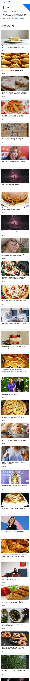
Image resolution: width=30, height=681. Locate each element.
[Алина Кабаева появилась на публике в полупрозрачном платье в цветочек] (15, 527)
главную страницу (18, 18)
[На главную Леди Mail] (8, 2)
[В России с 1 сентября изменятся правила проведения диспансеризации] (15, 318)
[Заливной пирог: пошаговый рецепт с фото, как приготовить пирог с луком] (15, 203)
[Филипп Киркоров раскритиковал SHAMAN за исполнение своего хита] (15, 480)
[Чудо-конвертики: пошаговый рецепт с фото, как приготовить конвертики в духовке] (15, 64)
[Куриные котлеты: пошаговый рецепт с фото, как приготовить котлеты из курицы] (15, 596)
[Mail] (5, 2)
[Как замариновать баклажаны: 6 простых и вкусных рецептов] (15, 619)
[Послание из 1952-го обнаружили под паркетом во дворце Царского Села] (15, 133)
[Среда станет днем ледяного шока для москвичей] (15, 665)
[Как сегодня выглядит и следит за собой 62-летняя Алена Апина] (15, 156)
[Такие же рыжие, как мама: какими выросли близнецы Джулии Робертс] (15, 388)
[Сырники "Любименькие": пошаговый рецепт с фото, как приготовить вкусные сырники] (15, 110)
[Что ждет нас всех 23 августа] (15, 180)
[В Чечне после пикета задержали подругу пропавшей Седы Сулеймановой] (15, 249)
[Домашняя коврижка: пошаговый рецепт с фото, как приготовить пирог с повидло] (15, 503)
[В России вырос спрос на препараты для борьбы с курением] (15, 457)
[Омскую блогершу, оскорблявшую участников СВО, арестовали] (15, 573)
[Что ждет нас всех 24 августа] (15, 226)
